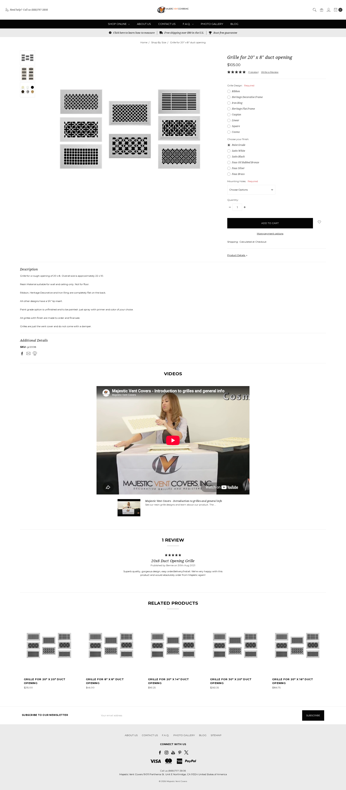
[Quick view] (72, 623)
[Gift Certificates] (321, 10)
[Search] (314, 10)
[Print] (35, 353)
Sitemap (216, 735)
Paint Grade (238, 145)
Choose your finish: (238, 139)
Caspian (236, 114)
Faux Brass (238, 174)
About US (144, 23)
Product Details (236, 255)
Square (236, 126)
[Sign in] (328, 10)
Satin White (238, 150)
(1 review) (253, 72)
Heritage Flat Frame (243, 108)
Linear (235, 120)
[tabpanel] (49, 655)
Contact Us (167, 23)
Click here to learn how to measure (134, 32)
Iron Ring (237, 103)
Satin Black (238, 156)
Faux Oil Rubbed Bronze (245, 162)
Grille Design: (240, 85)
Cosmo (236, 132)
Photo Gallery (212, 23)
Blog (234, 23)
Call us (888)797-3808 (173, 770)
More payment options (270, 233)
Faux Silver (238, 168)
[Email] (28, 353)
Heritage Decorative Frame (247, 97)
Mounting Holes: (242, 181)
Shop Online (117, 23)
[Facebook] (22, 353)
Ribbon (236, 91)
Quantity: (233, 199)
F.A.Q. (187, 23)
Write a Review (270, 72)
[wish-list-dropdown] (319, 222)
